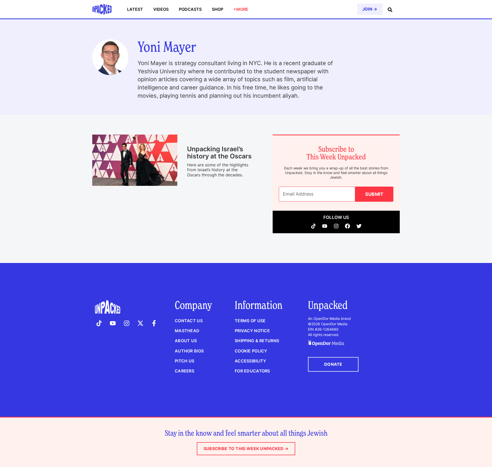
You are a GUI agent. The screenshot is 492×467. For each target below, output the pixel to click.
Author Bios (189, 350)
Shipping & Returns (257, 340)
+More (240, 9)
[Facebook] (347, 226)
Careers (184, 370)
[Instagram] (336, 226)
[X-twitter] (140, 323)
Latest (135, 9)
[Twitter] (359, 226)
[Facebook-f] (154, 323)
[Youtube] (325, 226)
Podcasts (190, 9)
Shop (217, 9)
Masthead (187, 330)
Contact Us (189, 320)
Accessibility (250, 360)
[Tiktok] (313, 226)
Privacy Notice (252, 330)
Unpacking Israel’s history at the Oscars (219, 152)
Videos (161, 9)
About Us (186, 340)
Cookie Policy (251, 350)
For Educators (252, 370)
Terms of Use (250, 320)
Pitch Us (184, 360)
